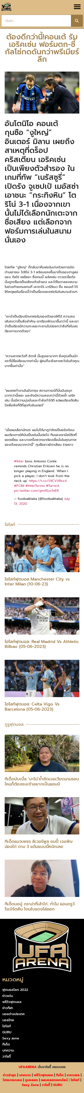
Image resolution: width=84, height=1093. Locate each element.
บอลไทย (8, 1020)
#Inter (19, 461)
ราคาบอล (73, 1075)
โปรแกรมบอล (12, 1080)
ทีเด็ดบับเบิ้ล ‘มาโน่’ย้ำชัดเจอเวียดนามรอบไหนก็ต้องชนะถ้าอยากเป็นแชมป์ (42, 781)
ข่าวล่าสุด (9, 1075)
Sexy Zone (30, 1085)
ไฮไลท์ (6, 1026)
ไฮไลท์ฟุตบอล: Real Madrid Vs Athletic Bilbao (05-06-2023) (42, 644)
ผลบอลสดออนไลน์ (54, 1080)
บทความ (8, 1050)
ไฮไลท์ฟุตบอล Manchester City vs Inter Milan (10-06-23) (37, 582)
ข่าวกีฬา (7, 1008)
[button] (77, 6)
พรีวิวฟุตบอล (11, 1002)
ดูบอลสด (31, 1080)
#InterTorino (35, 485)
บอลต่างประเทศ (13, 1014)
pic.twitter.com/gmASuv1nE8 (36, 490)
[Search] (77, 21)
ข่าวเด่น (7, 995)
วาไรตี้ (6, 1056)
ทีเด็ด (6, 1044)
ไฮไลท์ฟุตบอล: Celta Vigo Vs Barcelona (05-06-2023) (32, 707)
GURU (6, 1032)
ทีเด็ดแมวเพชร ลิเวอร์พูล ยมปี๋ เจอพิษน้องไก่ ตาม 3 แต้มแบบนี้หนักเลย (39, 844)
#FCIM (19, 485)
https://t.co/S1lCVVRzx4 (47, 480)
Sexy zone (10, 1038)
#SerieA (52, 485)
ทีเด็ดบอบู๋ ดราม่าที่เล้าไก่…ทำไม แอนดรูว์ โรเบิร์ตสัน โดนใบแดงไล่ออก (40, 906)
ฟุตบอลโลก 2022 (15, 989)
